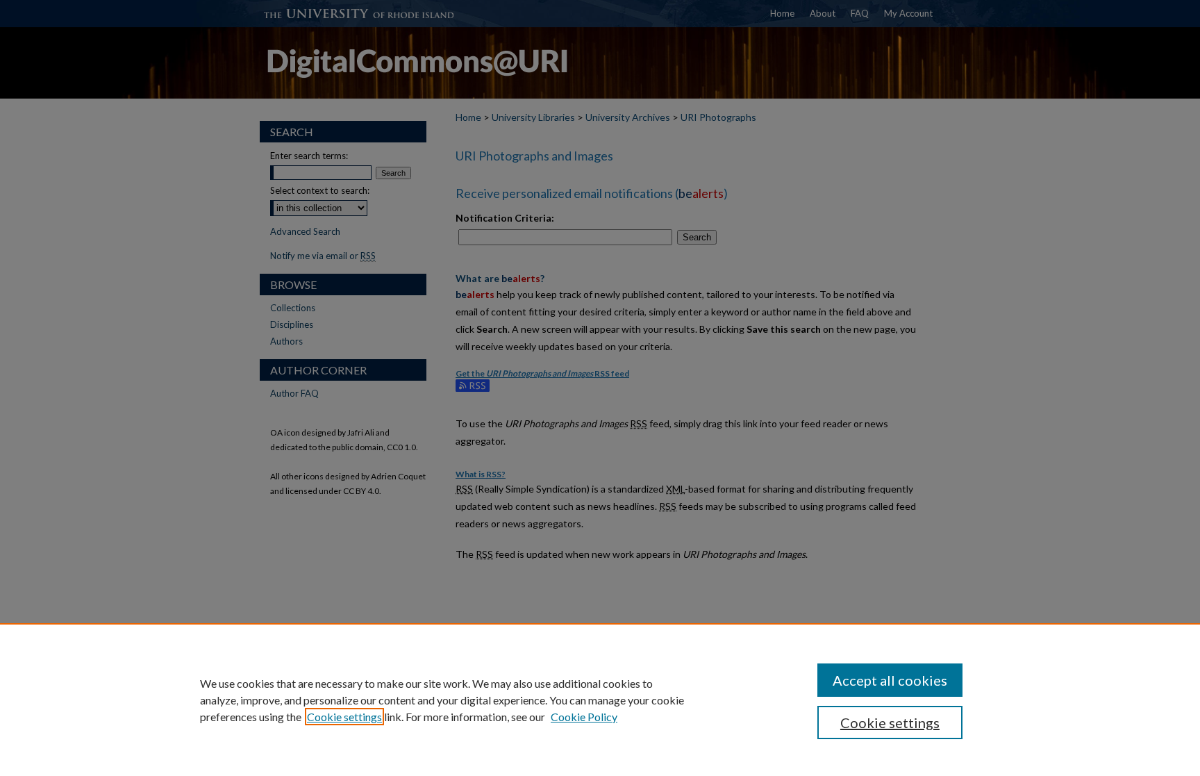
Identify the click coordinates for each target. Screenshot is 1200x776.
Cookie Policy (584, 716)
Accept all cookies (890, 680)
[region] (600, 699)
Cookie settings (344, 716)
